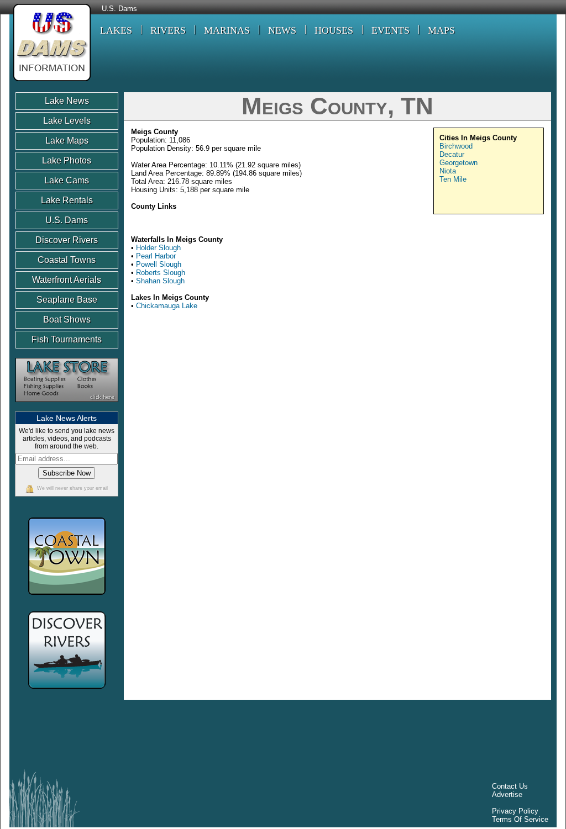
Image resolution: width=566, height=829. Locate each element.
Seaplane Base (66, 299)
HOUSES (334, 30)
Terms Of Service (520, 819)
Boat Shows (67, 319)
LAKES (116, 30)
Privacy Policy (515, 811)
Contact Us (510, 786)
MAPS (441, 30)
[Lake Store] (66, 407)
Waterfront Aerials (66, 279)
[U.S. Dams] (50, 82)
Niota (447, 171)
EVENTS (390, 30)
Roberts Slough (160, 272)
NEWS (282, 30)
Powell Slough (158, 264)
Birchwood (456, 146)
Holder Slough (158, 248)
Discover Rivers (66, 240)
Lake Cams (66, 180)
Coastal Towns (67, 260)
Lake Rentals (67, 200)
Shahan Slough (160, 281)
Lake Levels (67, 120)
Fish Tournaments (67, 339)
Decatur (451, 154)
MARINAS (227, 30)
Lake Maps (66, 140)
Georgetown (458, 163)
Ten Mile (453, 179)
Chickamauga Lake (166, 306)
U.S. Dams (119, 9)
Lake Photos (66, 160)
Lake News (67, 100)
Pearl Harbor (156, 256)
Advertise (507, 794)
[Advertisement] (450, 405)
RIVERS (168, 30)
